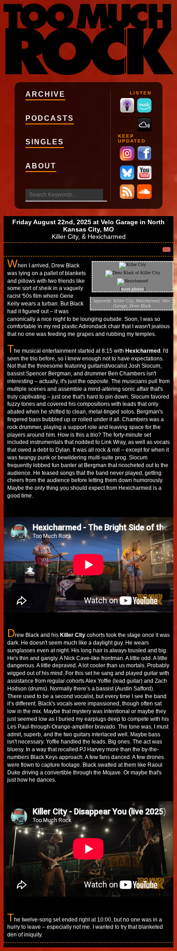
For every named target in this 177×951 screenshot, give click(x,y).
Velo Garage (119, 222)
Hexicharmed (107, 236)
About (40, 166)
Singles (44, 142)
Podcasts (49, 118)
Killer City (65, 236)
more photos (132, 288)
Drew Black (140, 305)
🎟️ (166, 249)
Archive (45, 94)
